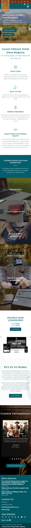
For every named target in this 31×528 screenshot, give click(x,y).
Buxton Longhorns (15, 447)
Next (29, 28)
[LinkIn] (28, 2)
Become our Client (15, 466)
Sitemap (22, 526)
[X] (18, 2)
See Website (15, 329)
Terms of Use (6, 526)
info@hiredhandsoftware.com (10, 507)
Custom (17, 323)
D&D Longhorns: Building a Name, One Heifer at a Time (14, 492)
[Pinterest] (21, 2)
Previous (1, 28)
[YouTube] (24, 4)
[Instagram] (15, 2)
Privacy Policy (15, 526)
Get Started (8, 34)
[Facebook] (12, 2)
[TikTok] (28, 4)
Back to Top (5, 520)
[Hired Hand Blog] (24, 2)
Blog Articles (9, 478)
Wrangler (17, 325)
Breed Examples (10, 30)
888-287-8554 (6, 509)
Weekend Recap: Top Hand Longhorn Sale (15, 488)
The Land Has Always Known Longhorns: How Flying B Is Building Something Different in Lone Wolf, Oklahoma (15, 482)
